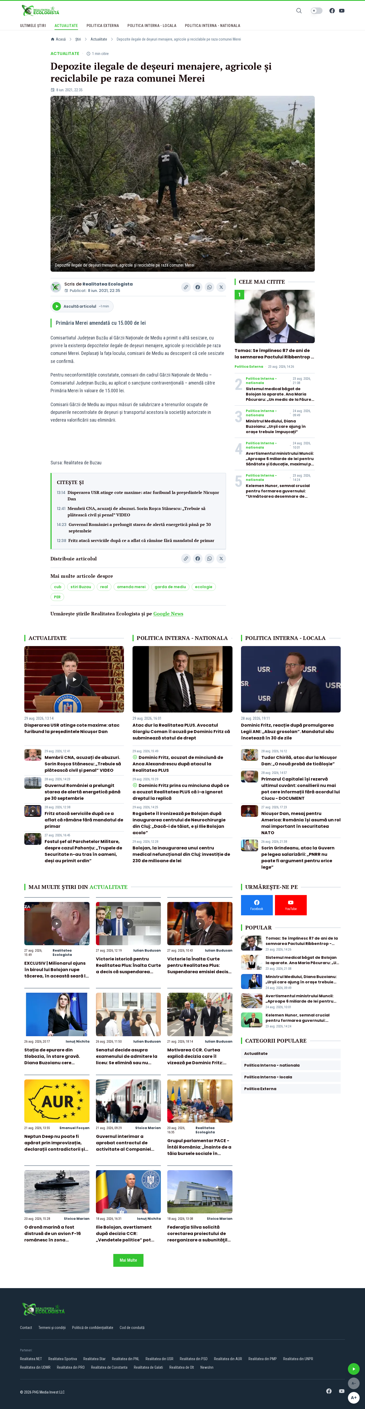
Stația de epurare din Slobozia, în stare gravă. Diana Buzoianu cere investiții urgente (52, 1059)
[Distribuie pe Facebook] (198, 287)
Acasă (61, 39)
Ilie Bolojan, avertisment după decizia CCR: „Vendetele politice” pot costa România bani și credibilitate (124, 1240)
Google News (168, 613)
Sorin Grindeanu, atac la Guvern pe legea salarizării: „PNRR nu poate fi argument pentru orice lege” (298, 857)
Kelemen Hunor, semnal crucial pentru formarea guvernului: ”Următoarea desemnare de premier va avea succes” (278, 493)
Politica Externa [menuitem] (103, 25)
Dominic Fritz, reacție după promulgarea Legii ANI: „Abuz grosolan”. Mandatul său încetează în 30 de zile (287, 731)
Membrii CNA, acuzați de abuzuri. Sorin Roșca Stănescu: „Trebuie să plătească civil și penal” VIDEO (136, 511)
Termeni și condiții (52, 1327)
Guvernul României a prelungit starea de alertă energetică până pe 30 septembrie (140, 527)
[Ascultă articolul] (354, 1369)
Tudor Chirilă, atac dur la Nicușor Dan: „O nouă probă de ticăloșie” (299, 760)
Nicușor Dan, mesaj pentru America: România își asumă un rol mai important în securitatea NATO (301, 823)
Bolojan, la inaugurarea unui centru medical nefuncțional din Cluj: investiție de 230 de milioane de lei (181, 854)
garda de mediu (170, 586)
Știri (78, 39)
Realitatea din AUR (228, 1359)
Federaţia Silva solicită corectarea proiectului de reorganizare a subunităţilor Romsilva (199, 1236)
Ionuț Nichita (78, 1041)
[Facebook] (332, 10)
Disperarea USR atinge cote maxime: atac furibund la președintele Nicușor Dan (143, 495)
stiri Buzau (81, 586)
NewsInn (206, 1367)
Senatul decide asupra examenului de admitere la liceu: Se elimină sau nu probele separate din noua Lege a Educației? (126, 1063)
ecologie (203, 586)
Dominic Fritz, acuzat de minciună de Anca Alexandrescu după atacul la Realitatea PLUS (178, 763)
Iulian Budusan (147, 950)
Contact (26, 1327)
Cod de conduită (132, 1327)
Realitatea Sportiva (62, 1359)
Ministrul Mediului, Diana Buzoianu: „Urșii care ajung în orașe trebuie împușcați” (276, 426)
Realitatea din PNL (125, 1359)
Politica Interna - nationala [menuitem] (212, 25)
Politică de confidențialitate (92, 1327)
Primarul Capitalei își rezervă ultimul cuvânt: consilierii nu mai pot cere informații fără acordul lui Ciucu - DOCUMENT (300, 788)
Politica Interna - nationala (261, 381)
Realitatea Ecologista (108, 284)
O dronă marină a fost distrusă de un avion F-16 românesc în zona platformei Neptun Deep (52, 1236)
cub (57, 586)
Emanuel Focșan (75, 1128)
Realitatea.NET (31, 1359)
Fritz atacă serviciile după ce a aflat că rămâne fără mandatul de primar (141, 540)
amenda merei (131, 586)
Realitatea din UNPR (298, 1359)
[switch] (317, 10)
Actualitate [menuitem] (66, 25)
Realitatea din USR (159, 1359)
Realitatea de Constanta (109, 1367)
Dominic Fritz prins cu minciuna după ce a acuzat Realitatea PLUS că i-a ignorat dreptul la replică (181, 791)
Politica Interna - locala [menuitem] (151, 25)
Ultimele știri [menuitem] (33, 25)
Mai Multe (128, 1260)
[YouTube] (342, 10)
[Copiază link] (186, 287)
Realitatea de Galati (148, 1367)
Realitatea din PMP (262, 1359)
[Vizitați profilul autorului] (56, 287)
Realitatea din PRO (71, 1367)
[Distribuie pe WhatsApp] (209, 287)
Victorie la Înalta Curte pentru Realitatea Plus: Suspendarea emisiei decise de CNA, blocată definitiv (199, 968)
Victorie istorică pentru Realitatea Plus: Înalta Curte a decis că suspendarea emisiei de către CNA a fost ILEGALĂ (128, 972)
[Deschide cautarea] (299, 10)
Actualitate (99, 39)
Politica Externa (249, 367)
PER (57, 597)
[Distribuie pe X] (221, 287)
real (104, 586)
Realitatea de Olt (181, 1367)
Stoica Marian (148, 1128)
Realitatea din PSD (194, 1359)
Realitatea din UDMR (35, 1367)
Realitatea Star (94, 1359)
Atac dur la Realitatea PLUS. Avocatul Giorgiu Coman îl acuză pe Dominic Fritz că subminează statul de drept (181, 731)
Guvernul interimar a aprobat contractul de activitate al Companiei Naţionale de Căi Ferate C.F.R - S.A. (123, 1149)
